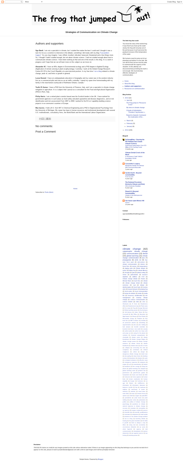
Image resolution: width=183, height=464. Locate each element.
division (140, 358)
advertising (142, 322)
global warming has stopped (137, 368)
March (129, 120)
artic (134, 324)
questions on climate (138, 404)
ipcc (143, 258)
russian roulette (136, 410)
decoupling (128, 356)
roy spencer (126, 410)
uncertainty (142, 424)
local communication (141, 291)
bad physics (126, 327)
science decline (127, 301)
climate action (136, 337)
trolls (137, 301)
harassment (126, 374)
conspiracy (126, 349)
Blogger (100, 459)
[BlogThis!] (42, 118)
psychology (126, 404)
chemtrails (125, 337)
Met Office (134, 314)
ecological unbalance (131, 360)
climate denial (135, 343)
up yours (142, 427)
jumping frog (144, 289)
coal (134, 285)
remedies (133, 408)
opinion (125, 395)
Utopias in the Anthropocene (133, 195)
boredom (125, 329)
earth (146, 358)
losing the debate (130, 293)
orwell (131, 395)
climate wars (134, 345)
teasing (125, 420)
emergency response (131, 362)
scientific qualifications (141, 412)
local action (128, 291)
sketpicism (135, 414)
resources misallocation (135, 295)
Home (75, 189)
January (129, 126)
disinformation (127, 287)
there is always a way (138, 422)
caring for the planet (139, 333)
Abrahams (125, 304)
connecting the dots (139, 347)
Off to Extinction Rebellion (133, 186)
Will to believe (134, 320)
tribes (124, 424)
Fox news (127, 308)
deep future (137, 356)
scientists (127, 414)
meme (124, 274)
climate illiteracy (143, 270)
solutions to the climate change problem (136, 416)
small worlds (144, 414)
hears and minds (137, 374)
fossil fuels (137, 287)
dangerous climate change (130, 354)
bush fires (137, 281)
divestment (132, 358)
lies (136, 387)
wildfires (134, 276)
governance (126, 372)
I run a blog (97, 71)
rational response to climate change (134, 406)
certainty (125, 335)
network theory (141, 393)
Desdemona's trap (133, 306)
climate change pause (129, 341)
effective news (143, 360)
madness (142, 387)
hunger (132, 381)
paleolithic (145, 395)
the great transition (134, 420)
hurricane (140, 381)
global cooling (141, 272)
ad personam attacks (129, 322)
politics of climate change (137, 402)
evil (130, 364)
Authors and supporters (132, 86)
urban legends (127, 429)
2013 (127, 130)
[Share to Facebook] (47, 118)
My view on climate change (135, 107)
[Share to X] (45, 118)
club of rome (144, 345)
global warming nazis (129, 370)
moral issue (141, 391)
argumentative (127, 324)
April (128, 100)
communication (132, 253)
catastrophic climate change (135, 251)
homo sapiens (137, 377)
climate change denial (132, 283)
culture (135, 351)
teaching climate (140, 418)
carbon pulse (128, 331)
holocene (127, 377)
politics (124, 402)
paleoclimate (134, 274)
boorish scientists (139, 327)
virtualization (137, 431)
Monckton (142, 314)
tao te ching (128, 418)
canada (145, 329)
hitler (146, 374)
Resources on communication (134, 89)
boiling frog (132, 270)
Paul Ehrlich (142, 316)
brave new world (135, 329)
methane (125, 391)
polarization (142, 400)
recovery (125, 408)
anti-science (141, 262)
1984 (143, 301)
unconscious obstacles (129, 427)
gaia (133, 272)
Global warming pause (130, 310)
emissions (142, 362)
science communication (137, 299)
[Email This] (40, 118)
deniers (142, 264)
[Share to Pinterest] (50, 118)
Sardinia (139, 318)
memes (134, 266)
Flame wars (144, 306)
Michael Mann (127, 281)
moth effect (126, 393)
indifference (141, 383)
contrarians (136, 349)
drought (127, 272)
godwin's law (141, 370)
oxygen (137, 395)
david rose (144, 354)
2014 (127, 98)
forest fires (126, 266)
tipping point (129, 268)
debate (142, 285)
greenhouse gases (139, 372)
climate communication (130, 264)
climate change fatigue (138, 339)
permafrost (128, 397)
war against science (137, 433)
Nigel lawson (126, 316)
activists (143, 320)
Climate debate (140, 268)
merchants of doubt (138, 389)
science (145, 410)
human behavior (133, 289)
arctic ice (138, 260)
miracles (133, 391)
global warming (132, 256)
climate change (132, 249)
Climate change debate (130, 278)
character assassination (138, 335)
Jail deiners (128, 312)
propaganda (127, 260)
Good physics (144, 310)
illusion (131, 383)
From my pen (129, 176)
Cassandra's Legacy (132, 164)
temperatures (143, 266)
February (130, 123)
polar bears (137, 397)
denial (145, 253)
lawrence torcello (128, 387)
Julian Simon (138, 312)
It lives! (127, 202)
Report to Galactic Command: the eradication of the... (136, 116)
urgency (138, 429)
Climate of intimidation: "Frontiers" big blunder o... (136, 111)
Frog (134, 308)
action (124, 270)
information (126, 385)
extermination (137, 364)
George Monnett (143, 308)
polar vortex (132, 400)
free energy (136, 366)
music (133, 393)
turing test (132, 424)
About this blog (129, 83)
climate (145, 281)
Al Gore (134, 304)
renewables (142, 408)
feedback (127, 366)
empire (124, 364)
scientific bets (128, 412)
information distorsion (138, 385)
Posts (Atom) (49, 192)
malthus (125, 389)
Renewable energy (128, 318)
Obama (134, 316)
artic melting (142, 324)
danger (143, 351)
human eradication (134, 379)
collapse (127, 347)
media (139, 293)
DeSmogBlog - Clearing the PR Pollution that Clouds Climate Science (134, 141)
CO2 (143, 276)
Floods (143, 278)
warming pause (133, 435)
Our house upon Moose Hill (134, 201)
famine (146, 364)
